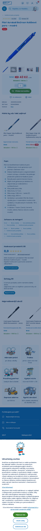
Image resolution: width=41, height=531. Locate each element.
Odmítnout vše (20, 527)
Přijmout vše (20, 515)
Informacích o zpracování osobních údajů (24, 508)
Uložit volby (20, 521)
